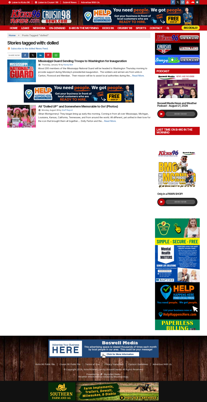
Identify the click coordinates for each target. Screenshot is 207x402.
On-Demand (57, 28)
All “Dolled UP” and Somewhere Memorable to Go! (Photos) (78, 106)
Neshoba (39, 28)
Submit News (70, 2)
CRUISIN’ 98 (124, 28)
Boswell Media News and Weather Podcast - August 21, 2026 (177, 104)
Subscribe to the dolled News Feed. (29, 48)
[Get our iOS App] (197, 2)
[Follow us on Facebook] (173, 2)
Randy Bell (68, 65)
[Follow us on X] (177, 2)
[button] (168, 28)
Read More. (138, 75)
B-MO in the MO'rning (84, 28)
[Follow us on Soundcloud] (192, 2)
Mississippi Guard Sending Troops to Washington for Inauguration (82, 61)
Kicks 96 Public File (45, 364)
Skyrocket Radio (111, 374)
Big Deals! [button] (190, 27)
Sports (141, 28)
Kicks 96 (108, 28)
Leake (25, 28)
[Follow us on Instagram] (182, 2)
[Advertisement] (138, 16)
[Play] (161, 113)
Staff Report (67, 110)
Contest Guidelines (138, 364)
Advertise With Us (90, 2)
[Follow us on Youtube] (187, 2)
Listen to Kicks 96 (20, 2)
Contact (156, 28)
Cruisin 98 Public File (70, 364)
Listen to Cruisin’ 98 (48, 2)
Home (14, 28)
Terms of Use (92, 364)
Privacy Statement (114, 364)
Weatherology (121, 376)
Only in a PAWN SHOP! (170, 193)
